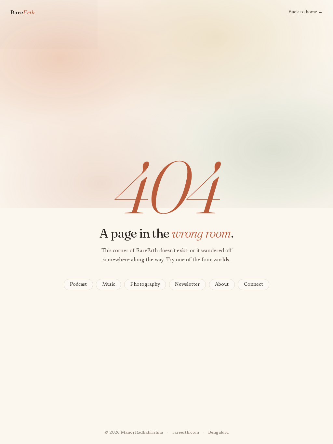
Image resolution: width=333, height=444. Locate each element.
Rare (22, 12)
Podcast (78, 284)
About (222, 284)
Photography (145, 284)
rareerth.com (185, 432)
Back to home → (305, 12)
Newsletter (187, 284)
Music (108, 284)
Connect (253, 284)
